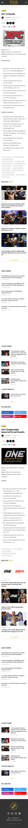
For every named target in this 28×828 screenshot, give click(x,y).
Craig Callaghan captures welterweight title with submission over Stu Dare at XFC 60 (13, 252)
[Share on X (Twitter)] (10, 23)
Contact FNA (15, 818)
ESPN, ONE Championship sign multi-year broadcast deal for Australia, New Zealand (13, 584)
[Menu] (2, 2)
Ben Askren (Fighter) (6, 551)
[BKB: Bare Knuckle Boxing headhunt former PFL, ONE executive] (5, 371)
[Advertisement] (14, 328)
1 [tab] (12, 402)
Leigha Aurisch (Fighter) (18, 168)
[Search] (26, 2)
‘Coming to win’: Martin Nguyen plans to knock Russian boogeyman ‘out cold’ (13, 630)
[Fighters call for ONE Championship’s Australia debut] (14, 596)
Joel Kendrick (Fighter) (18, 165)
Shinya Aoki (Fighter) (6, 555)
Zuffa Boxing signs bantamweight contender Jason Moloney (18, 380)
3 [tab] (14, 402)
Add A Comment (14, 260)
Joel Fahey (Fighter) (6, 165)
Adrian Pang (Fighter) (6, 549)
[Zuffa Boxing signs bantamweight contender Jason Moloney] (5, 381)
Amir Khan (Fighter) (17, 549)
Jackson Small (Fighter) (7, 163)
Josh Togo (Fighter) (6, 168)
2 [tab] (13, 402)
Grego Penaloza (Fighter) (7, 161)
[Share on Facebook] (7, 23)
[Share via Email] (13, 23)
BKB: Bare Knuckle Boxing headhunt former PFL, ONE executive (17, 371)
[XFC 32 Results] (14, 38)
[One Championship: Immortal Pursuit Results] (14, 456)
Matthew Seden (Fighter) (17, 170)
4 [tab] (16, 402)
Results (4, 10)
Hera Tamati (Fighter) (19, 161)
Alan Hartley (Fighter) (6, 157)
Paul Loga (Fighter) (20, 174)
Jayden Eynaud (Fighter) (19, 163)
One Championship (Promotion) (9, 553)
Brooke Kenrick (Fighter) (18, 157)
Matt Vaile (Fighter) (6, 170)
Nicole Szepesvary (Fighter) (8, 174)
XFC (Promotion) (5, 177)
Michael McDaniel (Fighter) (8, 172)
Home (9, 818)
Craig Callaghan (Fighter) (7, 159)
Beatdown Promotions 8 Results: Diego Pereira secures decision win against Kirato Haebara (13, 205)
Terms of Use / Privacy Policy (14, 820)
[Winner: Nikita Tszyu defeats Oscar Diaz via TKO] (5, 396)
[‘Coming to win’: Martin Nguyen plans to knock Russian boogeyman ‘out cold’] (14, 619)
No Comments (6, 19)
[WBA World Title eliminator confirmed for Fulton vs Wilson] (5, 364)
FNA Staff (8, 17)
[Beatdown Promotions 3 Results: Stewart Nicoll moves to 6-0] (14, 217)
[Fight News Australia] (14, 2)
